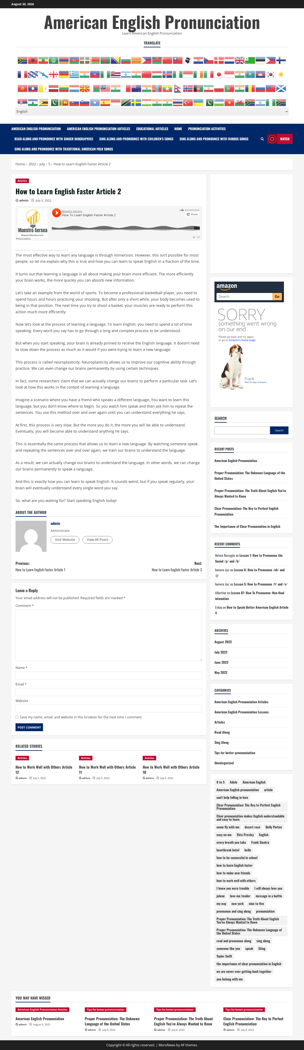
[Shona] (43, 100)
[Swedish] (136, 100)
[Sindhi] (54, 100)
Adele (233, 782)
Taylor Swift (224, 956)
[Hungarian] (157, 72)
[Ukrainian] (198, 100)
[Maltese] (126, 86)
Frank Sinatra (260, 842)
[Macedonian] (85, 86)
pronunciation (265, 911)
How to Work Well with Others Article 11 (107, 769)
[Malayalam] (116, 86)
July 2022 (220, 652)
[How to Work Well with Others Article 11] (108, 758)
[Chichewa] (157, 58)
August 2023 (223, 641)
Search (220, 418)
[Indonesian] (188, 72)
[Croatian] (198, 58)
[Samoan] (271, 86)
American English (254, 782)
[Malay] (105, 86)
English (263, 834)
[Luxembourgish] (74, 86)
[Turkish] (188, 100)
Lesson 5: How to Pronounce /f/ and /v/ (261, 584)
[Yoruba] (271, 100)
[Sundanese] (116, 100)
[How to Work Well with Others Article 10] (172, 758)
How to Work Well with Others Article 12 (44, 769)
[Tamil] (157, 100)
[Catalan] (136, 58)
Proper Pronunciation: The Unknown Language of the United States (249, 931)
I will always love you (268, 888)
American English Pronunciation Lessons (241, 711)
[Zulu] (281, 100)
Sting (261, 948)
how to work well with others (236, 880)
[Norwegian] (188, 86)
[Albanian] (33, 58)
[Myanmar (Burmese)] (167, 86)
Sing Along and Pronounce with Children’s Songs (136, 138)
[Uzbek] (219, 100)
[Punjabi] (240, 86)
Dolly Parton (274, 826)
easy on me (224, 834)
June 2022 (221, 662)
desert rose (252, 826)
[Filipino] (271, 58)
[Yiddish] (260, 100)
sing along (263, 940)
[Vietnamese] (229, 100)
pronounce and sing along (234, 911)
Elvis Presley (245, 834)
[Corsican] (188, 58)
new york (237, 903)
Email (21, 684)
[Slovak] (74, 100)
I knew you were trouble (233, 888)
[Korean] (271, 72)
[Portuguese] (229, 86)
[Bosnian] (116, 58)
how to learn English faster (235, 865)
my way (221, 903)
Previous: (40, 566)
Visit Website (65, 539)
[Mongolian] (157, 86)
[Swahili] (126, 100)
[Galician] (43, 72)
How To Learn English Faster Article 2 (50, 250)
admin (23, 200)
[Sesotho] (33, 100)
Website (22, 700)
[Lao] (33, 86)
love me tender (240, 895)
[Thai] (178, 100)
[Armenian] (64, 58)
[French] (23, 72)
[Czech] (209, 58)
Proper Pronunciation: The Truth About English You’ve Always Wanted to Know (183, 1021)
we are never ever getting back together (244, 971)
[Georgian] (54, 72)
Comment (25, 605)
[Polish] (219, 86)
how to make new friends (233, 872)
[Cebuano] (147, 58)
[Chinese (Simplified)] (167, 58)
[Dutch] (229, 58)
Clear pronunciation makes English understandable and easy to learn (251, 818)
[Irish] (198, 72)
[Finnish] (281, 58)
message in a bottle (269, 895)
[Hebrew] (126, 72)
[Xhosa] (250, 100)
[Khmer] (260, 72)
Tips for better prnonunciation (234, 752)
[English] (240, 58)
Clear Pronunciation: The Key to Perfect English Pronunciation (248, 807)
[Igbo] (178, 72)
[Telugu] (167, 100)
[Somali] (95, 100)
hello (247, 849)
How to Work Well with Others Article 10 (171, 769)
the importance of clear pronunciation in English (249, 963)
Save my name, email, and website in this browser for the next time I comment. (81, 717)
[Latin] (43, 86)
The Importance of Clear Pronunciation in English (247, 526)
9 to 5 (221, 782)
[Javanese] (229, 72)
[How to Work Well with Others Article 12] (45, 758)
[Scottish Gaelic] (281, 86)
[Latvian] (54, 86)
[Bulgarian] (126, 58)
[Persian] (209, 86)
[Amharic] (43, 58)
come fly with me (228, 826)
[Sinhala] (64, 100)
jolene (221, 895)
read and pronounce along (234, 940)
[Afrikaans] (23, 58)
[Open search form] (262, 139)
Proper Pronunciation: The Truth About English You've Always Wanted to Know (248, 920)
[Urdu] (209, 100)
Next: (177, 566)
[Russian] (260, 86)
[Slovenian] (85, 100)
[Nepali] (178, 86)
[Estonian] (260, 58)
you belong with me (230, 979)
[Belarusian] (95, 58)
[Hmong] (147, 72)
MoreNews (167, 1045)
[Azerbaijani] (74, 58)
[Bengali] (105, 58)
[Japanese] (219, 72)
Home (178, 128)
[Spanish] (105, 100)
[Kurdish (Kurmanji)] (281, 72)
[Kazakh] (250, 72)
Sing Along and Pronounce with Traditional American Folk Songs (63, 148)
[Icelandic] (167, 72)
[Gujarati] (85, 72)
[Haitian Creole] (95, 72)
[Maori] (136, 86)
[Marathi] (147, 86)
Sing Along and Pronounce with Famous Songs (214, 138)
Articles (22, 180)
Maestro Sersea (23, 250)
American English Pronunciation (152, 21)
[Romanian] (250, 86)
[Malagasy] (95, 86)
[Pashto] (198, 86)
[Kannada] (240, 72)
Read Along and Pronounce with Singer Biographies (53, 138)
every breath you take (231, 842)
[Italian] (209, 72)
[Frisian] (33, 72)
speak (249, 948)
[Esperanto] (250, 58)
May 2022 (220, 672)
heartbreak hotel (228, 849)
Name (22, 667)
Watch (285, 138)
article (268, 789)
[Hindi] (136, 72)
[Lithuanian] (64, 86)
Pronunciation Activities (207, 128)
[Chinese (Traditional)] (178, 58)
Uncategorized (224, 762)
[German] (64, 72)
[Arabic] (54, 58)
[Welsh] (240, 100)
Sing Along (221, 742)
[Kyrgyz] (23, 86)
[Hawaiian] (116, 72)
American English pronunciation (238, 789)
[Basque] (85, 58)
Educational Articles (152, 128)
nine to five (256, 903)
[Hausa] (105, 72)
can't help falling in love (232, 797)
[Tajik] (147, 100)
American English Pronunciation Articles (98, 128)
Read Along (222, 732)
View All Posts (97, 539)
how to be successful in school (237, 857)
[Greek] (74, 72)
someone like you (228, 948)
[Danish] (219, 58)
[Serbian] (23, 100)
